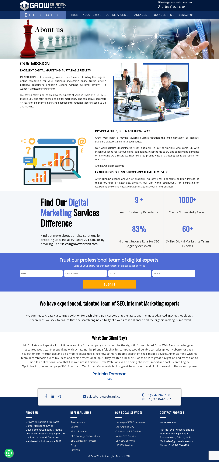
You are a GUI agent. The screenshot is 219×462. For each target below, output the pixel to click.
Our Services (116, 15)
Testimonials (78, 422)
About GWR (91, 15)
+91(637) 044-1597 (158, 399)
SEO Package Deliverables (85, 436)
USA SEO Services (125, 440)
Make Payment (79, 431)
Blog (73, 445)
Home (74, 15)
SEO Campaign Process (84, 440)
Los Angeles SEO (124, 426)
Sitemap (75, 450)
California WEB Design (128, 431)
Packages (140, 15)
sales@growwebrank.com (176, 2)
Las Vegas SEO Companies (130, 422)
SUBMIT (109, 284)
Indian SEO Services (126, 436)
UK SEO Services (124, 445)
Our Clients (163, 15)
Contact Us (186, 15)
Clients (74, 426)
